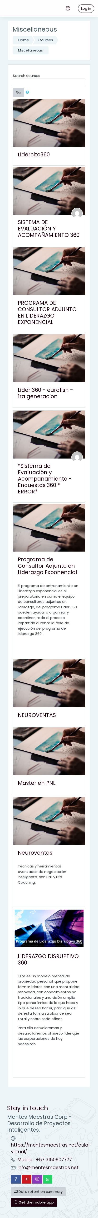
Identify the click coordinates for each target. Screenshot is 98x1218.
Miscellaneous (30, 50)
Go (18, 92)
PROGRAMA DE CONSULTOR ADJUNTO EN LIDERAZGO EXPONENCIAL (47, 312)
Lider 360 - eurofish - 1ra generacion (45, 393)
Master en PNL (36, 783)
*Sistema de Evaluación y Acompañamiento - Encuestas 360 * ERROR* (45, 478)
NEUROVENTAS (37, 715)
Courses (45, 39)
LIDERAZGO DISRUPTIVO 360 (48, 959)
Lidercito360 (34, 154)
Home (23, 39)
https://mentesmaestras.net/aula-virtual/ (51, 1148)
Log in (86, 8)
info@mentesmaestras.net (48, 1167)
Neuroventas (35, 853)
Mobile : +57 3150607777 (45, 1160)
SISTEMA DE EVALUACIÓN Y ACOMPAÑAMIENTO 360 (49, 228)
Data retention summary (40, 1191)
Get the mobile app (36, 1202)
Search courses (26, 75)
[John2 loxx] (77, 213)
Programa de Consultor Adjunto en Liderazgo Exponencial (47, 566)
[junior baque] (77, 456)
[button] (28, 92)
